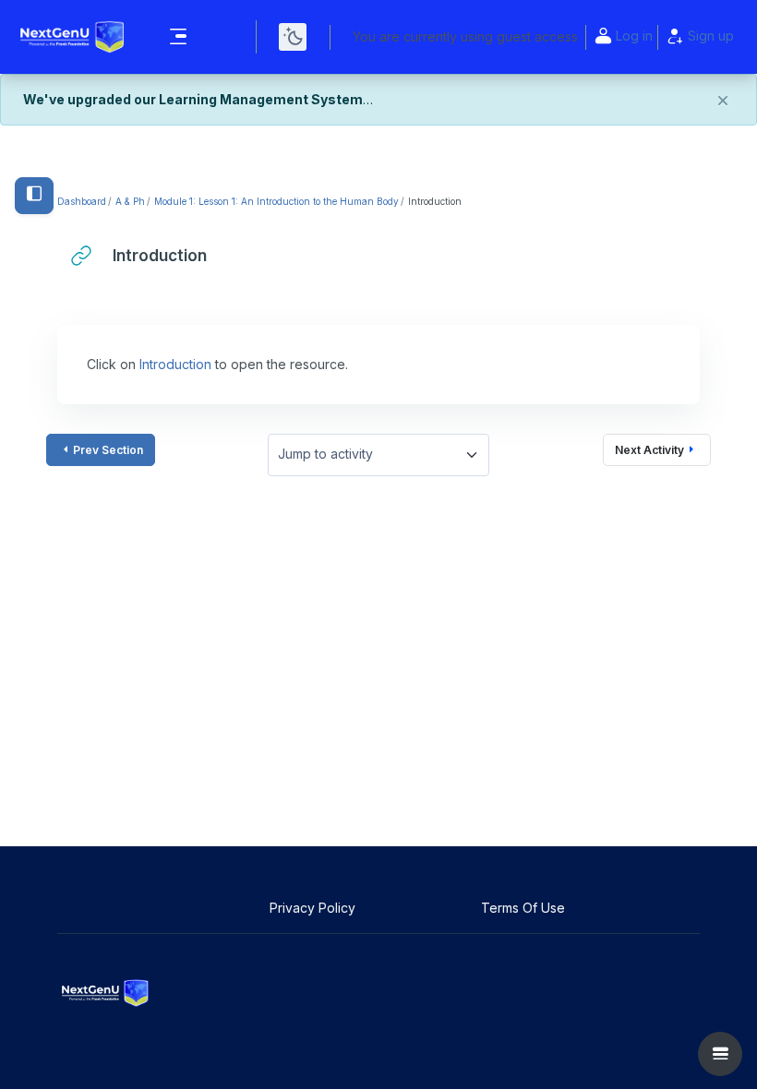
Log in (634, 35)
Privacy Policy (314, 907)
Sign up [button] (711, 35)
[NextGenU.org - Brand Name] (72, 37)
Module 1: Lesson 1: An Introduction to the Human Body (276, 201)
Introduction (175, 364)
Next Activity (649, 450)
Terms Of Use (525, 907)
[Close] (723, 101)
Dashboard (81, 201)
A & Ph (130, 201)
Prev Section (108, 450)
